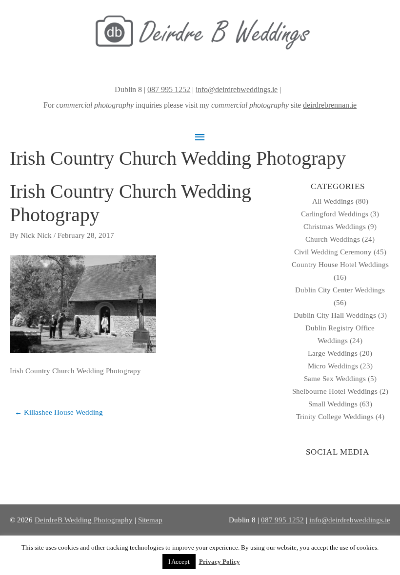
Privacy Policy (219, 561)
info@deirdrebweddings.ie (237, 89)
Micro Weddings (333, 366)
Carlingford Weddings (334, 214)
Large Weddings (333, 353)
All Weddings (333, 201)
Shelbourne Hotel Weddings (335, 391)
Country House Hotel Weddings (340, 264)
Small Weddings (333, 404)
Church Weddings (332, 239)
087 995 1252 (168, 89)
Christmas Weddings (334, 226)
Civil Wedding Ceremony (333, 252)
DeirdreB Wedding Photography (84, 520)
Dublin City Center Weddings (340, 290)
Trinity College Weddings (335, 417)
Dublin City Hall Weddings (335, 315)
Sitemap (150, 520)
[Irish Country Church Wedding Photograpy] (83, 303)
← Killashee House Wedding (59, 412)
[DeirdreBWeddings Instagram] (284, 89)
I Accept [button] (179, 561)
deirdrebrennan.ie (330, 105)
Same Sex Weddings (335, 379)
